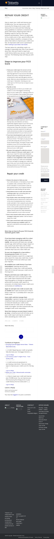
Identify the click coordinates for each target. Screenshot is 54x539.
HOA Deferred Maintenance (43, 211)
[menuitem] (36, 3)
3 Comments (15, 320)
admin (22, 320)
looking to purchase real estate (17, 44)
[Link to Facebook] (46, 3)
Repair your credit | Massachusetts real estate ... (18, 372)
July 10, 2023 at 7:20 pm (10, 359)
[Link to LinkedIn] (44, 3)
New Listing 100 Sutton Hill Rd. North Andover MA (45, 194)
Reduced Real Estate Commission (45, 199)
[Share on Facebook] (8, 330)
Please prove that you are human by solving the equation (46, 168)
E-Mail (43, 139)
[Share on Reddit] (30, 330)
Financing (7, 17)
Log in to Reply (10, 355)
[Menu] (39, 3)
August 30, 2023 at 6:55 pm (11, 347)
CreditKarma (18, 286)
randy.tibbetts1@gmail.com (33, 413)
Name (43, 131)
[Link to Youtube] (48, 3)
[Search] (36, 3)
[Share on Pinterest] (22, 330)
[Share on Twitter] (15, 330)
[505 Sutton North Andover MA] (1, 269)
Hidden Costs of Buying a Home (44, 207)
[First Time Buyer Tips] (53, 269)
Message (44, 146)
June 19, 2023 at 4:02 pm (10, 373)
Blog (6, 8)
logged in (15, 395)
